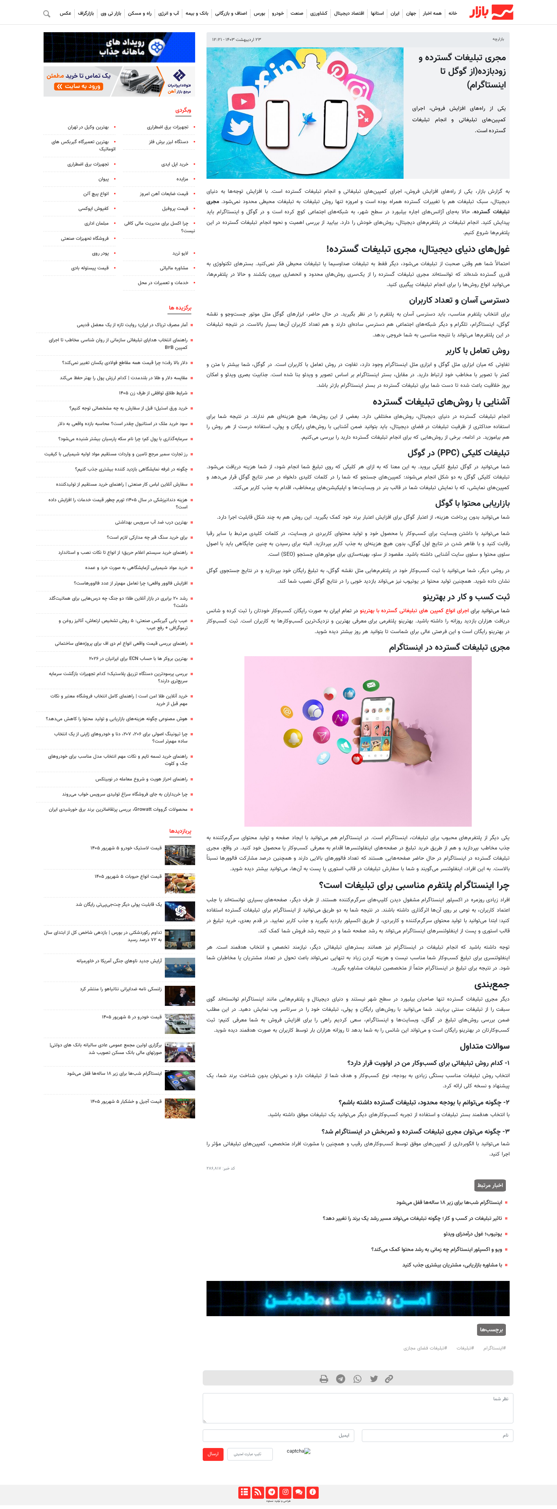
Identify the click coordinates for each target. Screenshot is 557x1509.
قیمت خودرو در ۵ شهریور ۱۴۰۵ (132, 1017)
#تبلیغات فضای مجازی (425, 1348)
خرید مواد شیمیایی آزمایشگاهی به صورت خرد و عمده (136, 568)
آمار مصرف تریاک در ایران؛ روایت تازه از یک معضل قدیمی (132, 325)
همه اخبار (432, 13)
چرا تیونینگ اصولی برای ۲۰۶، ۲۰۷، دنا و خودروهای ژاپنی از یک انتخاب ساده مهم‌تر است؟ (121, 737)
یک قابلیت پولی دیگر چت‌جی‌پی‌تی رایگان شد (119, 905)
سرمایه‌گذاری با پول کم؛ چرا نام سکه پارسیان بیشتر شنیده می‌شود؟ (123, 439)
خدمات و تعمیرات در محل (163, 283)
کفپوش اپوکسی (93, 209)
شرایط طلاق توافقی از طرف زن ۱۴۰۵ (153, 393)
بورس (259, 13)
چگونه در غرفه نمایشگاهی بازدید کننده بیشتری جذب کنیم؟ (131, 469)
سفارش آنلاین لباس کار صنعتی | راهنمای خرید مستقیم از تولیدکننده (122, 484)
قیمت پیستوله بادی (90, 268)
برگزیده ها (180, 308)
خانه (453, 13)
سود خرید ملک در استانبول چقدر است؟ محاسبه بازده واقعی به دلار (123, 424)
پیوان (104, 179)
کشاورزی (318, 13)
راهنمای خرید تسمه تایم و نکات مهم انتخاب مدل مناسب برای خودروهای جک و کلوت (118, 760)
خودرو (278, 13)
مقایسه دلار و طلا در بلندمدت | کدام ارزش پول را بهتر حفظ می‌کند (124, 378)
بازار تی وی (111, 13)
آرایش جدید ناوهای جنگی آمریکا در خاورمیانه (119, 961)
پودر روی (100, 253)
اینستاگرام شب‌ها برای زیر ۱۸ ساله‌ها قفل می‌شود (449, 1202)
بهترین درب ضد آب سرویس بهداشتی (151, 522)
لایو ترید (180, 253)
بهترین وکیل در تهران (88, 127)
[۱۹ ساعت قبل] (180, 1080)
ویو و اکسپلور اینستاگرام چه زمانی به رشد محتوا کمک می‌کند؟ (436, 1249)
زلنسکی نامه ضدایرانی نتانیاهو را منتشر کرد (121, 989)
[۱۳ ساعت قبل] (180, 855)
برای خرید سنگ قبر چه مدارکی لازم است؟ (147, 537)
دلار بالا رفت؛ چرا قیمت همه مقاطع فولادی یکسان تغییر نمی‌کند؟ (125, 363)
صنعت (297, 13)
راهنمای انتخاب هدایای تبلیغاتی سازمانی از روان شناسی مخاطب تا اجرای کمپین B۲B (118, 343)
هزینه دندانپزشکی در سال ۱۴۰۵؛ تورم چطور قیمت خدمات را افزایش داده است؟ (118, 503)
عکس (65, 13)
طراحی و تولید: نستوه (278, 1501)
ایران (395, 13)
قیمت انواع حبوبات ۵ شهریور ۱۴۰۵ (128, 876)
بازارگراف (86, 13)
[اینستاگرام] (285, 1492)
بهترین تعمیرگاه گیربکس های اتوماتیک (84, 145)
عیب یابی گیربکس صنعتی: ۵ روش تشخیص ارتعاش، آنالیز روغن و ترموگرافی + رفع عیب (123, 624)
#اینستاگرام (494, 1348)
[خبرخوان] (258, 1492)
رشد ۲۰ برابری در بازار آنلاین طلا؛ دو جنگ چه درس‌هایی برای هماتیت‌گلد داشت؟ (118, 602)
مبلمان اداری (96, 223)
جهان (411, 13)
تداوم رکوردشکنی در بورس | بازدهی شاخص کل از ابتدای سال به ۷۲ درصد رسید (103, 936)
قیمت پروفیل (175, 209)
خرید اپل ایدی (174, 164)
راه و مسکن (140, 13)
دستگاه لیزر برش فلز (168, 142)
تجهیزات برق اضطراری (167, 127)
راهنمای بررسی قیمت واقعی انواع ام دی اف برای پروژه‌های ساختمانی (121, 643)
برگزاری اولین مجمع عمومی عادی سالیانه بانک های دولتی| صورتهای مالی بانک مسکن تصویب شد (106, 1048)
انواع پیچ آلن (96, 194)
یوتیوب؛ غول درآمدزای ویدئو (473, 1234)
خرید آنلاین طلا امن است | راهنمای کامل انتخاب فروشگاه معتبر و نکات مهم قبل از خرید (119, 700)
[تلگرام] (271, 1492)
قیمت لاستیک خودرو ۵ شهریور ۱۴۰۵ (126, 848)
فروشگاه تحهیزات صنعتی (85, 238)
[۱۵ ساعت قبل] (180, 939)
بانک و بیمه (197, 13)
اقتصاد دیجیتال (349, 13)
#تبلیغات (465, 1348)
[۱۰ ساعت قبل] (180, 1052)
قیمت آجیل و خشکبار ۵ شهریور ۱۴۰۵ (126, 1102)
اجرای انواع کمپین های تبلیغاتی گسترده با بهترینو (414, 611)
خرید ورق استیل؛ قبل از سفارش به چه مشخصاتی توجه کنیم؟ (128, 408)
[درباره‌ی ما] (312, 1492)
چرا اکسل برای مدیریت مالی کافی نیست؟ (159, 227)
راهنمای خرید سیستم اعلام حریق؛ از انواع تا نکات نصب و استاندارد (123, 553)
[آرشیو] (244, 1492)
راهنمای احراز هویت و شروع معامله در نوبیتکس (141, 779)
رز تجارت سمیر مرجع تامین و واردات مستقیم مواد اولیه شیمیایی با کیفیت (116, 454)
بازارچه (498, 39)
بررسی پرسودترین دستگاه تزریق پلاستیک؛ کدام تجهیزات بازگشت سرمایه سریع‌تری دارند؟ (118, 677)
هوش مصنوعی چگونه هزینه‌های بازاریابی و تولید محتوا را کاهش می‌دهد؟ (117, 719)
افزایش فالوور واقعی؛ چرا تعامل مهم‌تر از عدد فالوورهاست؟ (131, 583)
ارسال (213, 1454)
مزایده (182, 179)
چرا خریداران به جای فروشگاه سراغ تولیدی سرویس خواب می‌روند (125, 794)
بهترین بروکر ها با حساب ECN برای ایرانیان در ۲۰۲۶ (138, 659)
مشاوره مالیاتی (174, 268)
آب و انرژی (168, 13)
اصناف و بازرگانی (231, 13)
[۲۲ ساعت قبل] (180, 911)
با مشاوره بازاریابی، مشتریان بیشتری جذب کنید (452, 1265)
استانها (377, 13)
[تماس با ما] (299, 1492)
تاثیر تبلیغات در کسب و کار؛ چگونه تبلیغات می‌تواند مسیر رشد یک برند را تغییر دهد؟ (412, 1218)
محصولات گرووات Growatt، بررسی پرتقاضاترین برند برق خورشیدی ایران (118, 809)
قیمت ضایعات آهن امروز (164, 194)
